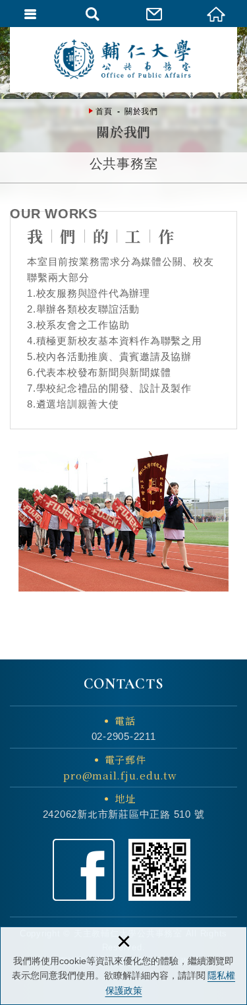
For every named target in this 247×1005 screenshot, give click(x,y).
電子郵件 (120, 767)
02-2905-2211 (124, 736)
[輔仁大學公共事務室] (124, 59)
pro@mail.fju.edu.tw (120, 775)
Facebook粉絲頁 (84, 870)
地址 (125, 798)
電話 (125, 720)
